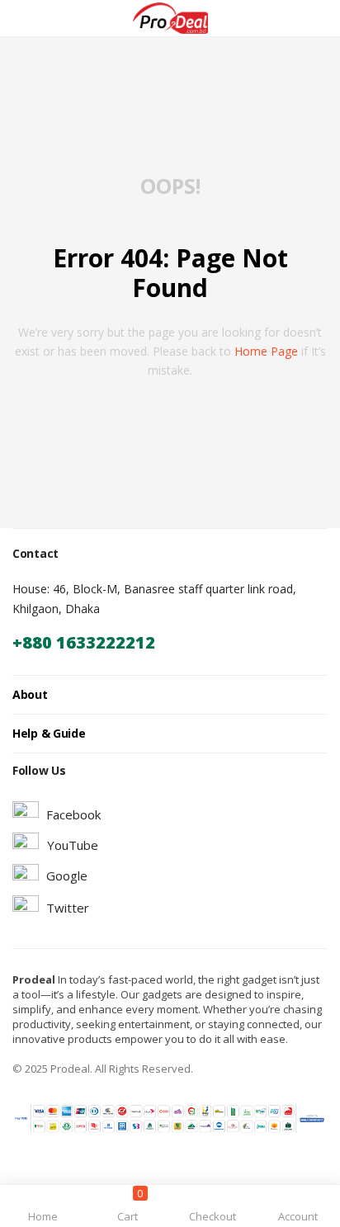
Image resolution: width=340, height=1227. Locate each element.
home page (266, 351)
